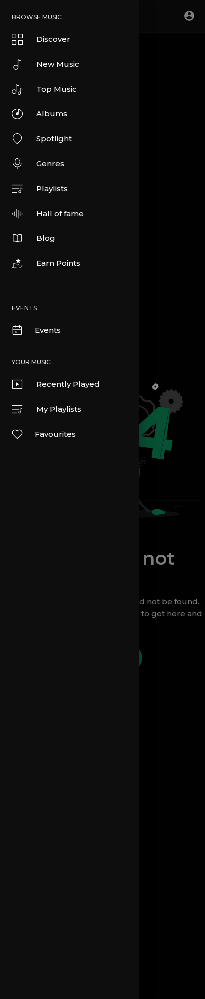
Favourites (55, 434)
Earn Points (58, 263)
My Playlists (58, 409)
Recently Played (68, 384)
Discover (53, 39)
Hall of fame (60, 213)
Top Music (56, 89)
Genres (50, 163)
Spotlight (54, 138)
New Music (57, 64)
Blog (45, 238)
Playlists (52, 188)
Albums (51, 113)
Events (48, 329)
